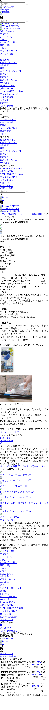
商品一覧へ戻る (7, 520)
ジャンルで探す (7, 37)
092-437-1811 (36, 685)
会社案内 (4, 60)
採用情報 (4, 77)
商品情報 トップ (8, 119)
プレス (3, 48)
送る (2, 443)
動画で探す (5, 45)
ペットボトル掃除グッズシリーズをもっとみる (23, 466)
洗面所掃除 (37, 214)
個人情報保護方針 (8, 617)
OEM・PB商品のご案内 (11, 91)
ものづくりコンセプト (11, 71)
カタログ (4, 100)
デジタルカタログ (8, 94)
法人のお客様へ (7, 85)
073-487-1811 (8, 639)
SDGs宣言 (5, 83)
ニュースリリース (8, 51)
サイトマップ (6, 619)
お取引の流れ (6, 88)
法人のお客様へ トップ (11, 168)
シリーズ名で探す (8, 42)
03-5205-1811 (36, 673)
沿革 (2, 68)
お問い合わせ (6, 105)
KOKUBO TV (6, 185)
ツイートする (6, 440)
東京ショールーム (8, 80)
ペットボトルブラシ (12, 432)
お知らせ (4, 183)
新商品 (3, 39)
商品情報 (4, 34)
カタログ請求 (6, 97)
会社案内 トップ (8, 140)
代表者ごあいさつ (8, 62)
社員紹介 (4, 74)
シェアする (5, 438)
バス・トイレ (23, 214)
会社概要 (4, 65)
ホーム (3, 214)
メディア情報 (6, 54)
